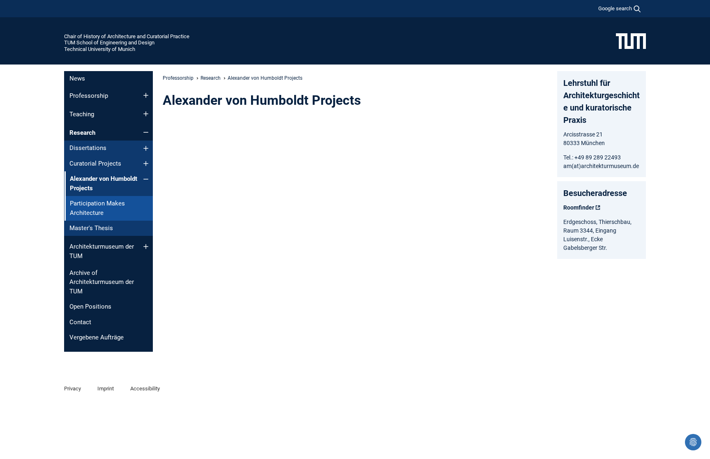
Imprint (105, 388)
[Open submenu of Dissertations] (146, 148)
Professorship (88, 95)
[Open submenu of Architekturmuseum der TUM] (146, 246)
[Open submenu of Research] (146, 132)
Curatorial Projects (95, 163)
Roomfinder (578, 207)
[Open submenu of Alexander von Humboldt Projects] (146, 179)
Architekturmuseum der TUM (101, 251)
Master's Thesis (91, 228)
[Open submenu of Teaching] (146, 114)
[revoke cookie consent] (693, 442)
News (77, 78)
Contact (80, 322)
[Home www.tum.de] (631, 40)
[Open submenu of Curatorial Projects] (146, 163)
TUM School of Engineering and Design (109, 42)
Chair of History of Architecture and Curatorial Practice (126, 36)
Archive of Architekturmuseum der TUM (101, 282)
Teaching (81, 114)
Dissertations (87, 148)
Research (82, 132)
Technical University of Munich (99, 49)
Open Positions (90, 306)
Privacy (72, 388)
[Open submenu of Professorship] (146, 95)
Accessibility (145, 388)
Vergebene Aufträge (96, 337)
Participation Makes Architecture (97, 208)
